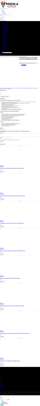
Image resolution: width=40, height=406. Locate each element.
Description (2, 96)
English (2, 11)
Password (1, 15)
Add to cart (23, 65)
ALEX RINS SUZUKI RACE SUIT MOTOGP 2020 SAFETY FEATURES (12, 305)
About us (3, 401)
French (4, 12)
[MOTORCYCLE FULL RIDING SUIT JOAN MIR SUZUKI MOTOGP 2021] (19, 228)
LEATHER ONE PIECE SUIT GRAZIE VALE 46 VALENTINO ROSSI (11, 223)
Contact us (3, 404)
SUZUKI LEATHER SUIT (7, 88)
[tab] (2, 96)
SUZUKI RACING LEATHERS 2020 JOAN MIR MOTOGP (10, 360)
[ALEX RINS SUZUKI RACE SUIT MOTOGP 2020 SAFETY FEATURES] (19, 283)
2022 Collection (7, 56)
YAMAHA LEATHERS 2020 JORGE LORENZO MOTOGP (10, 278)
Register (5, 20)
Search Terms (3, 393)
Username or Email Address (3, 14)
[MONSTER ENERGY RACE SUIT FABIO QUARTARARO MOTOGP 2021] (19, 173)
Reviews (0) (6, 96)
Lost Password (2, 20)
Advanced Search (4, 394)
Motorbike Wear (2, 384)
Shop (0, 379)
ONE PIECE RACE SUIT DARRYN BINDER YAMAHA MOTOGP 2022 (12, 168)
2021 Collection (2, 193)
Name (1, 137)
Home (1, 56)
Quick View (1, 165)
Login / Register (2, 405)
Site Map (3, 392)
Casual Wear (1, 385)
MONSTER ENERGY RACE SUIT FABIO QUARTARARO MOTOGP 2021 (12, 195)
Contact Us (1, 380)
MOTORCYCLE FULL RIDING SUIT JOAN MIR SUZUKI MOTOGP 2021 (12, 250)
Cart (0, 381)
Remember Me (3, 17)
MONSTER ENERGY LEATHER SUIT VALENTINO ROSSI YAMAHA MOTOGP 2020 (14, 333)
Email (1, 138)
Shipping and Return (5, 403)
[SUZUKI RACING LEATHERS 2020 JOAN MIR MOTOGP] (19, 338)
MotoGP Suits (3, 56)
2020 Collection (2, 303)
